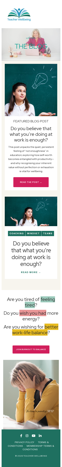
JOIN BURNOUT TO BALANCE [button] (31, 349)
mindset (33, 233)
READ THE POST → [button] (31, 182)
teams (47, 233)
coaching (17, 233)
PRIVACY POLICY (24, 442)
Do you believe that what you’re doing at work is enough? (31, 253)
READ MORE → (31, 272)
